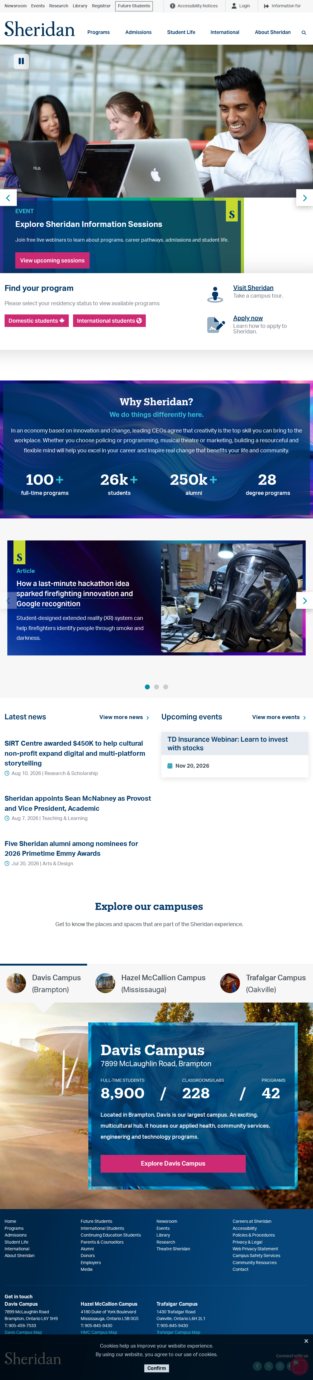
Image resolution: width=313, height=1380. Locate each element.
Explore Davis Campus (173, 1164)
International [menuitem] (225, 32)
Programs (14, 1228)
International (17, 1249)
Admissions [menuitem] (138, 32)
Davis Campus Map (23, 1332)
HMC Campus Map (99, 1332)
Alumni (87, 1249)
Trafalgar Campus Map (178, 1332)
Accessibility (245, 1228)
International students (106, 320)
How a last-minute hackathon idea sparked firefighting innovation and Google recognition (75, 593)
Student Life (16, 1242)
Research (58, 6)
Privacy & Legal (247, 1242)
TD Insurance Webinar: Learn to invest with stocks (228, 743)
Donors (88, 1256)
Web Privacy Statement (255, 1249)
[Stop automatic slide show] (21, 61)
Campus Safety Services (256, 1256)
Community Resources (255, 1263)
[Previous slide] (8, 197)
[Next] (304, 600)
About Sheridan (20, 1256)
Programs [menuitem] (98, 32)
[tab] (43, 983)
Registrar (101, 6)
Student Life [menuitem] (181, 32)
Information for (286, 6)
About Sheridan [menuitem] (273, 32)
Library (80, 6)
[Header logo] (40, 28)
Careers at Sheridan (252, 1221)
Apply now (248, 318)
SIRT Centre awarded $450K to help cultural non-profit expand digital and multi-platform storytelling (75, 753)
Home (10, 1221)
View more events (276, 717)
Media (87, 1269)
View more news (121, 717)
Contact (241, 1269)
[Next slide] (304, 197)
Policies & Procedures (254, 1235)
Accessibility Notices (198, 6)
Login (244, 6)
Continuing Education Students (111, 1235)
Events (38, 6)
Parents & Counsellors (102, 1242)
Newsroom (16, 6)
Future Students (134, 6)
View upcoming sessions (52, 260)
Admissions (16, 1235)
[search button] (303, 32)
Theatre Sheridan (173, 1249)
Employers (91, 1263)
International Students (102, 1228)
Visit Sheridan (253, 288)
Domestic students (34, 320)
